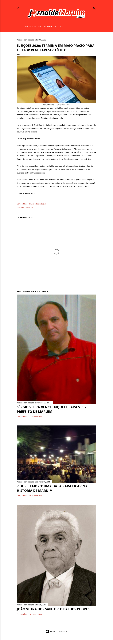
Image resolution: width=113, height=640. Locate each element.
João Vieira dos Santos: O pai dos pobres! (53, 609)
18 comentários (35, 496)
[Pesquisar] (94, 7)
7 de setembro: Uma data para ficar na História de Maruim (52, 488)
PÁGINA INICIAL (33, 26)
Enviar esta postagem (37, 204)
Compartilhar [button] (22, 204)
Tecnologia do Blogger (59, 631)
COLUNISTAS (49, 26)
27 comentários (35, 417)
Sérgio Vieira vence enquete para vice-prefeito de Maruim (51, 409)
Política (30, 207)
